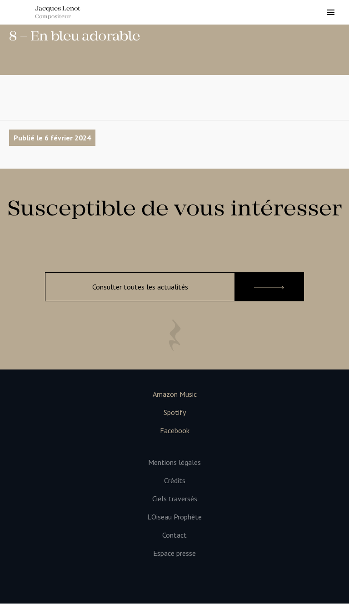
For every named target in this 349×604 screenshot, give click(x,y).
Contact (174, 535)
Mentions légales (174, 462)
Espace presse (174, 553)
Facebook (174, 430)
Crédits (174, 480)
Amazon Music (175, 394)
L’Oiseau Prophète (174, 517)
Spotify (175, 412)
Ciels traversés (174, 498)
